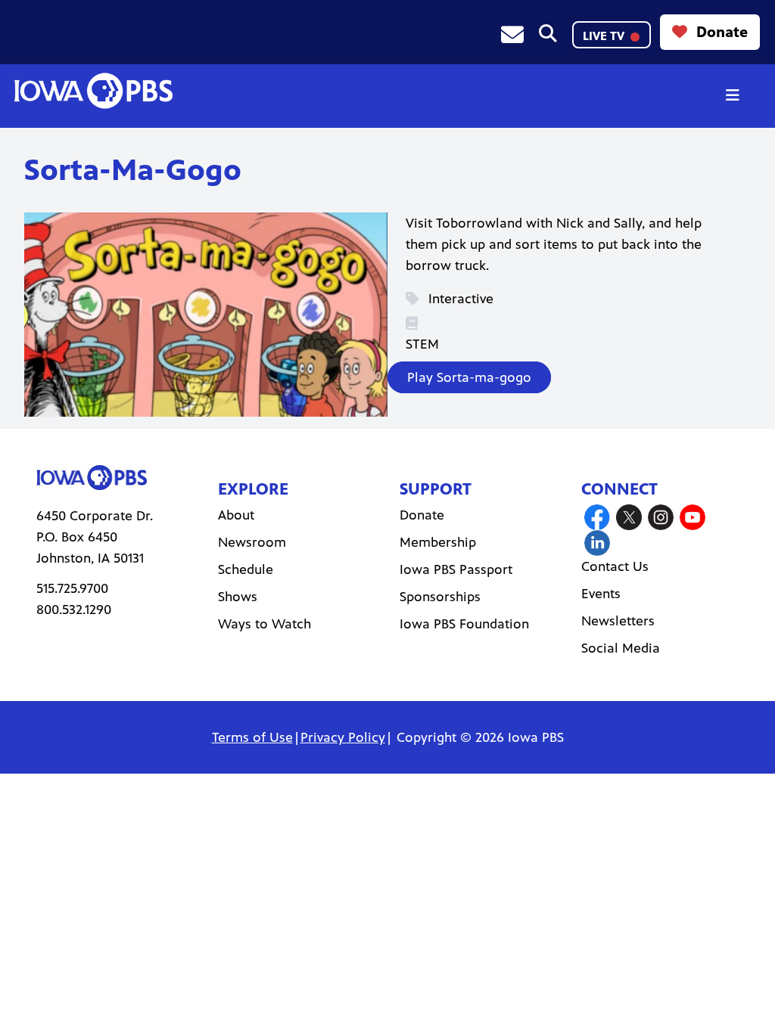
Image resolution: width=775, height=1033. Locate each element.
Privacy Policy (342, 737)
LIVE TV (605, 36)
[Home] (93, 90)
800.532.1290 (73, 609)
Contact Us (615, 566)
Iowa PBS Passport (456, 569)
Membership (438, 542)
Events (601, 593)
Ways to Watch (264, 624)
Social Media (620, 648)
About (236, 515)
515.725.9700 (72, 588)
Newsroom (252, 542)
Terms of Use (252, 737)
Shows (237, 596)
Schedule (245, 569)
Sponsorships (440, 596)
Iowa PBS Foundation (464, 624)
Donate (722, 32)
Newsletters (618, 621)
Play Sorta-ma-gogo (469, 377)
